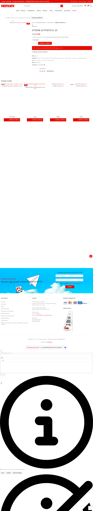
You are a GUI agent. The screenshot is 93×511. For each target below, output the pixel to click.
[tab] (42, 70)
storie (46, 60)
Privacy (2, 306)
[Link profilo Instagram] (75, 1)
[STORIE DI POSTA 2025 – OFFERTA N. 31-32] (12, 84)
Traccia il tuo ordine (82, 1)
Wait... (2, 357)
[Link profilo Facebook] (71, 1)
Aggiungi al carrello (44, 43)
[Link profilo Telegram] (44, 65)
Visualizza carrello (37, 17)
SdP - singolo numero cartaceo (57, 58)
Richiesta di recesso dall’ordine (7, 315)
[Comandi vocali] (1, 374)
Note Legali (3, 304)
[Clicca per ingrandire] (12, 20)
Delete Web (49, 342)
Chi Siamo (3, 301)
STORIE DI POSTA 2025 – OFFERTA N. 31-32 (12, 86)
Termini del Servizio (5, 313)
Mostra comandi (17, 472)
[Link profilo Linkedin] (76, 1)
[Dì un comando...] (1, 350)
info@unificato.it (40, 315)
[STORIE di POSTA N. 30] (58, 84)
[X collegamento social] (73, 1)
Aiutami (8, 472)
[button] (12, 119)
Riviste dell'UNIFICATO (41, 22)
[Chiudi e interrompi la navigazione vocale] (4, 374)
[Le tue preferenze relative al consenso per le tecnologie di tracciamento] (1, 383)
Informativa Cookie (5, 308)
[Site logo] (8, 5)
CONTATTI (89, 1)
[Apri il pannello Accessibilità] (90, 256)
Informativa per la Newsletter (7, 311)
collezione (38, 60)
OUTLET (39, 58)
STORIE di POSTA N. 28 (81, 86)
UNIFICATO (38, 62)
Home (33, 22)
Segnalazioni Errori (5, 318)
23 (34, 60)
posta (42, 60)
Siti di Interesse (4, 320)
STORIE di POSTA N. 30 (58, 86)
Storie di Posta (50, 22)
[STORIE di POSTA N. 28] (81, 84)
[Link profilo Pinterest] (41, 65)
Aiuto (2, 472)
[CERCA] (61, 6)
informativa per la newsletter (75, 283)
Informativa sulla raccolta (33, 347)
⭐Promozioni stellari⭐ (82, 58)
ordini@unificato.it (48, 315)
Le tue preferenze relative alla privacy (51, 347)
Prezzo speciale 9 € (46, 58)
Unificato (74, 58)
